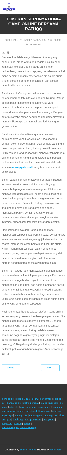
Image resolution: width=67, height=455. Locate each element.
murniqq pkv (44, 407)
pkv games (35, 44)
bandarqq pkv (14, 403)
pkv (22, 407)
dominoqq (31, 407)
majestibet (7, 423)
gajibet (27, 423)
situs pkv (13, 407)
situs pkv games (24, 398)
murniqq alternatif (22, 167)
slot (3, 403)
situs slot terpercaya (17, 411)
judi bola (53, 403)
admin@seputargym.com (33, 40)
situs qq (57, 398)
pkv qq (43, 403)
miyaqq (18, 423)
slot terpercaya (31, 403)
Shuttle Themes (28, 449)
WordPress (55, 449)
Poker (57, 40)
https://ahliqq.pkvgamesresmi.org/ (19, 427)
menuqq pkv (8, 398)
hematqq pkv (50, 415)
